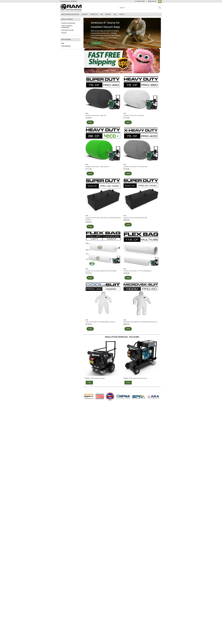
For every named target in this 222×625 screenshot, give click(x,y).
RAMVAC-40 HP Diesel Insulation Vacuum (135, 378)
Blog (115, 14)
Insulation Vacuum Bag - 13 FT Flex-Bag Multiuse (137, 271)
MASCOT (108, 14)
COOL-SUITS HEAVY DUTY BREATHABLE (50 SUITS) (100, 322)
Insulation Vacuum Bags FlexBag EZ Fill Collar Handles (101, 271)
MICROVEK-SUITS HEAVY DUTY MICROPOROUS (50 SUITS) (140, 322)
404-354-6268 (141, 1)
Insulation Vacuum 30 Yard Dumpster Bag (135, 217)
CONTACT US (94, 14)
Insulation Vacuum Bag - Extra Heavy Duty (135, 166)
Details (90, 122)
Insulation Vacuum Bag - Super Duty (96, 115)
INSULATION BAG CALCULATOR (70, 14)
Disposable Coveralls (67, 30)
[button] (97, 43)
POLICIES (84, 14)
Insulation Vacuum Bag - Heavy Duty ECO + (98, 166)
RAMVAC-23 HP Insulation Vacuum (95, 378)
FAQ (102, 14)
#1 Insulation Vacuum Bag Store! (69, 1)
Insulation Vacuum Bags (68, 23)
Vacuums (64, 33)
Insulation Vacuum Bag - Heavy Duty (133, 115)
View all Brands (65, 46)
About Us (121, 14)
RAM (62, 43)
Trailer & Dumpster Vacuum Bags (67, 26)
